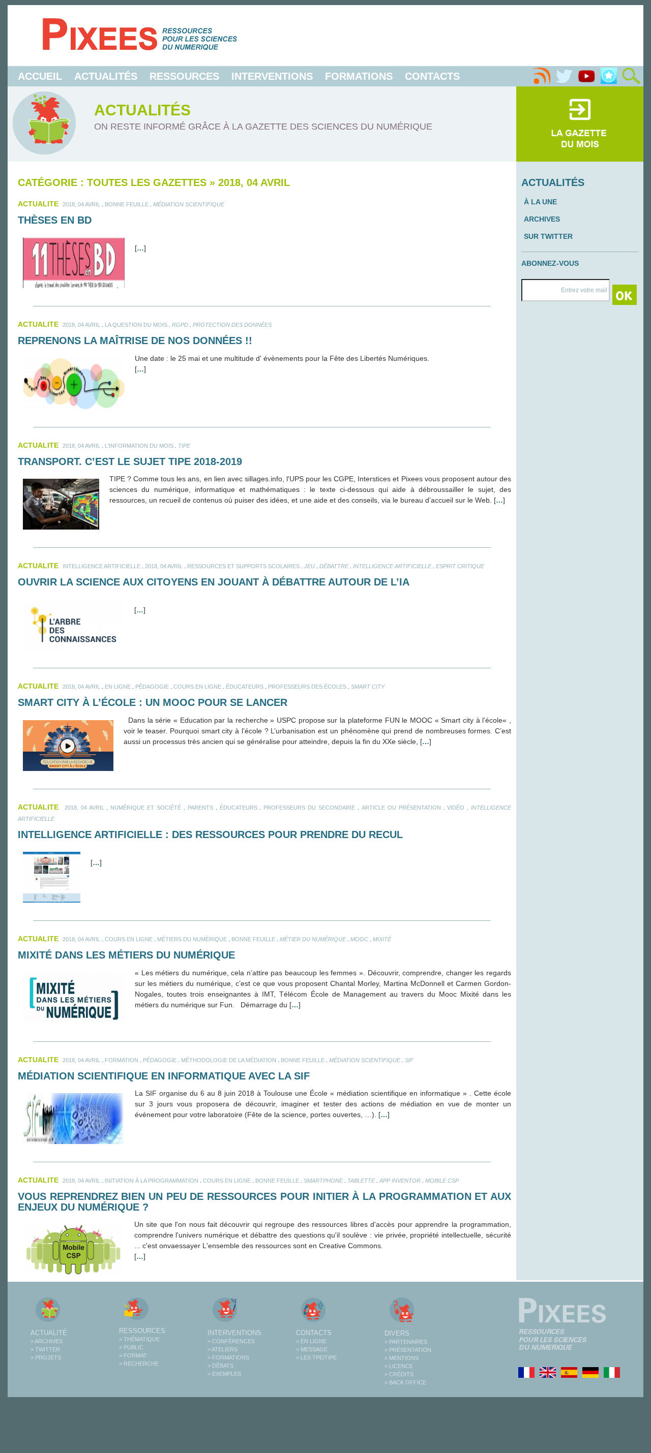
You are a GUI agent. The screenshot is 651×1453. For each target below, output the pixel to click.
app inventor (400, 1181)
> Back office (405, 1382)
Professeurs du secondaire (309, 808)
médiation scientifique (188, 204)
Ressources (184, 76)
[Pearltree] (609, 76)
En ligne (118, 687)
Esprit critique (460, 566)
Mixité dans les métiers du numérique (126, 955)
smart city (367, 687)
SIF (409, 1060)
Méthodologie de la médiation (228, 1060)
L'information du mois (139, 446)
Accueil (40, 76)
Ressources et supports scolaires (243, 566)
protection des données (232, 325)
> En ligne (311, 1341)
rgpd (180, 325)
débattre (333, 566)
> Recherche (139, 1364)
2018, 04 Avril (81, 204)
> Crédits (398, 1374)
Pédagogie (152, 687)
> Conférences (231, 1341)
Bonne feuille (127, 204)
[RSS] (541, 76)
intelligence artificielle (101, 566)
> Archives (47, 1341)
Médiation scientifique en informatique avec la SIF (164, 1075)
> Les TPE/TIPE (316, 1357)
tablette (361, 1181)
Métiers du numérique (192, 939)
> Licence (398, 1366)
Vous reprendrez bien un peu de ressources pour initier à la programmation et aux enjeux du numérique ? (264, 1202)
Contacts (432, 76)
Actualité (49, 1333)
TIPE (184, 446)
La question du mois (136, 325)
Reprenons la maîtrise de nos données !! (135, 340)
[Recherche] (631, 76)
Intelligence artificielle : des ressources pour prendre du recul (210, 834)
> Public (131, 1347)
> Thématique (139, 1339)
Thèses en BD (55, 220)
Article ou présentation (401, 808)
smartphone (323, 1181)
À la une (540, 202)
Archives (542, 219)
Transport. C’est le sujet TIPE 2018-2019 (130, 461)
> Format (133, 1355)
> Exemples (224, 1374)
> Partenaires (405, 1342)
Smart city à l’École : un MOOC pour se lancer (152, 702)
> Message (312, 1349)
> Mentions (401, 1358)
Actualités (105, 76)
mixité (382, 939)
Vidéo (455, 808)
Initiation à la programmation (151, 1181)
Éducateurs (244, 687)
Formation (121, 1060)
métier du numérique (313, 939)
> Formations (228, 1357)
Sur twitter (548, 236)
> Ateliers (223, 1349)
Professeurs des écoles (307, 687)
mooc (359, 939)
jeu (309, 566)
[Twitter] (564, 76)
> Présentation (407, 1350)
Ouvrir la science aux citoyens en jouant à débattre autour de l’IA (213, 582)
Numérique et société (145, 808)
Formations (359, 76)
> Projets (46, 1357)
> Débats (220, 1366)
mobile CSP (442, 1181)
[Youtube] (586, 76)
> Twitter (45, 1349)
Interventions (272, 76)
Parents (200, 808)
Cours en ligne (197, 687)
